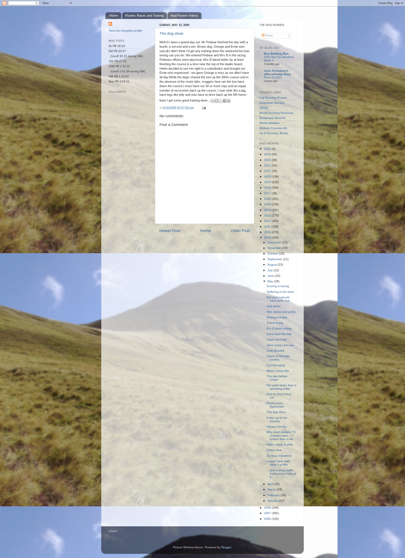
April (270, 484)
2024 (268, 154)
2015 (268, 204)
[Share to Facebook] (225, 101)
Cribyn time (274, 450)
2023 (268, 160)
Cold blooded (275, 350)
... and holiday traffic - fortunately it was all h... (281, 474)
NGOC (263, 107)
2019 (268, 182)
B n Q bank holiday (279, 328)
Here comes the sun (280, 345)
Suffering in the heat (280, 291)
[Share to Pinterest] (229, 101)
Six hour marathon (279, 455)
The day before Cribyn (277, 378)
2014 (268, 210)
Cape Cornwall (276, 339)
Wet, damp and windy (281, 311)
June (271, 275)
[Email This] (213, 101)
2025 (268, 148)
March (272, 489)
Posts (269, 35)
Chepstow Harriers (271, 102)
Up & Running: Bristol (273, 133)
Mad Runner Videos (184, 15)
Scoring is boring (278, 286)
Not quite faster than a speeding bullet (281, 387)
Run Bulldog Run (276, 53)
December (274, 242)
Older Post (240, 230)
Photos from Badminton (275, 405)
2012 (268, 221)
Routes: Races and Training (144, 15)
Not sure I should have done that (278, 299)
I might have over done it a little (278, 463)
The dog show (171, 33)
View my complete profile (125, 30)
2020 (268, 176)
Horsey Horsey (276, 426)
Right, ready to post (280, 444)
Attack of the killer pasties (278, 358)
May (270, 281)
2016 (268, 198)
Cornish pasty (276, 365)
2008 (268, 507)
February (274, 495)
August (272, 264)
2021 (268, 171)
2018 (268, 187)
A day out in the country (277, 419)
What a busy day (278, 370)
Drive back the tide (279, 334)
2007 (268, 513)
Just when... (275, 306)
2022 (268, 165)
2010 (268, 232)
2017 (268, 193)
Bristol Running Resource (276, 113)
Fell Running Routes (273, 97)
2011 (267, 226)
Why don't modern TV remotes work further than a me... (281, 435)
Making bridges (277, 317)
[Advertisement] (130, 155)
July (270, 270)
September (275, 259)
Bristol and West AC (272, 118)
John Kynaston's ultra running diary (277, 72)
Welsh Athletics (269, 123)
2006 (268, 518)
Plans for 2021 (273, 77)
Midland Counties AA (273, 128)
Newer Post (169, 230)
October (273, 253)
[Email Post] (203, 107)
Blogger (226, 547)
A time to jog (275, 322)
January (273, 500)
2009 (268, 237)
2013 (268, 215)
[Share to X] (221, 101)
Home (113, 15)
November (274, 248)
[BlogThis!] (217, 101)
